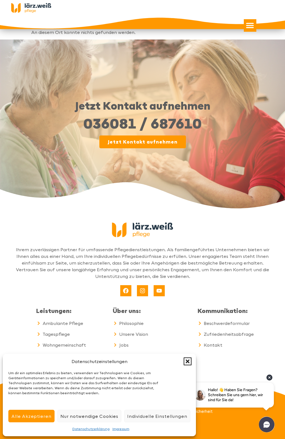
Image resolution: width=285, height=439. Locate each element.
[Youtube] (159, 290)
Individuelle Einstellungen (157, 416)
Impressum (120, 428)
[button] (187, 361)
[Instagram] (142, 290)
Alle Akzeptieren (31, 416)
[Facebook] (125, 290)
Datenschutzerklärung (91, 428)
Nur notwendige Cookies (89, 416)
